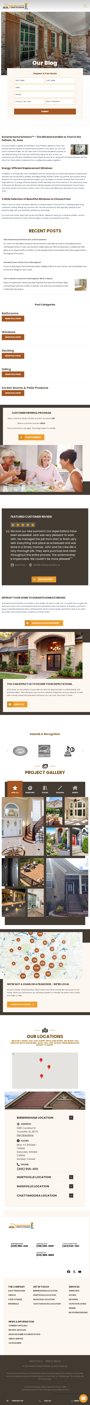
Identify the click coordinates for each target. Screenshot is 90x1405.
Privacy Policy (36, 1361)
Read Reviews (46, 579)
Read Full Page (13, 318)
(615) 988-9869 (45, 1255)
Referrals (13, 1303)
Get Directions (25, 1135)
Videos (12, 1295)
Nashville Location (33, 1186)
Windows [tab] (29, 792)
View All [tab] (15, 792)
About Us (19, 704)
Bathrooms (10, 313)
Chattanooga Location (37, 1195)
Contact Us (17, 1401)
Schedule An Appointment (46, 623)
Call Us (47, 1401)
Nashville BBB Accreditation (24, 1334)
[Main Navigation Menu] (85, 5)
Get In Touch (41, 1286)
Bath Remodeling (78, 1312)
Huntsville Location (34, 1177)
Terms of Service (52, 1361)
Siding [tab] (75, 792)
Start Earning (33, 437)
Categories (15, 1342)
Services (74, 1286)
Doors (72, 1295)
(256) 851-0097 (45, 1246)
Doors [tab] (45, 792)
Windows (8, 332)
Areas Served (16, 1338)
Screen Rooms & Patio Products (25, 388)
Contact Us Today (21, 1004)
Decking (8, 351)
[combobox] (60, 102)
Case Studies (15, 1299)
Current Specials (18, 1325)
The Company (16, 1286)
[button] (41, 1076)
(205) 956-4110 (27, 1169)
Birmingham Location (35, 1118)
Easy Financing (16, 1290)
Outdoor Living (77, 1303)
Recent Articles (17, 1329)
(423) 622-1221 (70, 1246)
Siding (6, 369)
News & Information (21, 1321)
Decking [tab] (60, 792)
